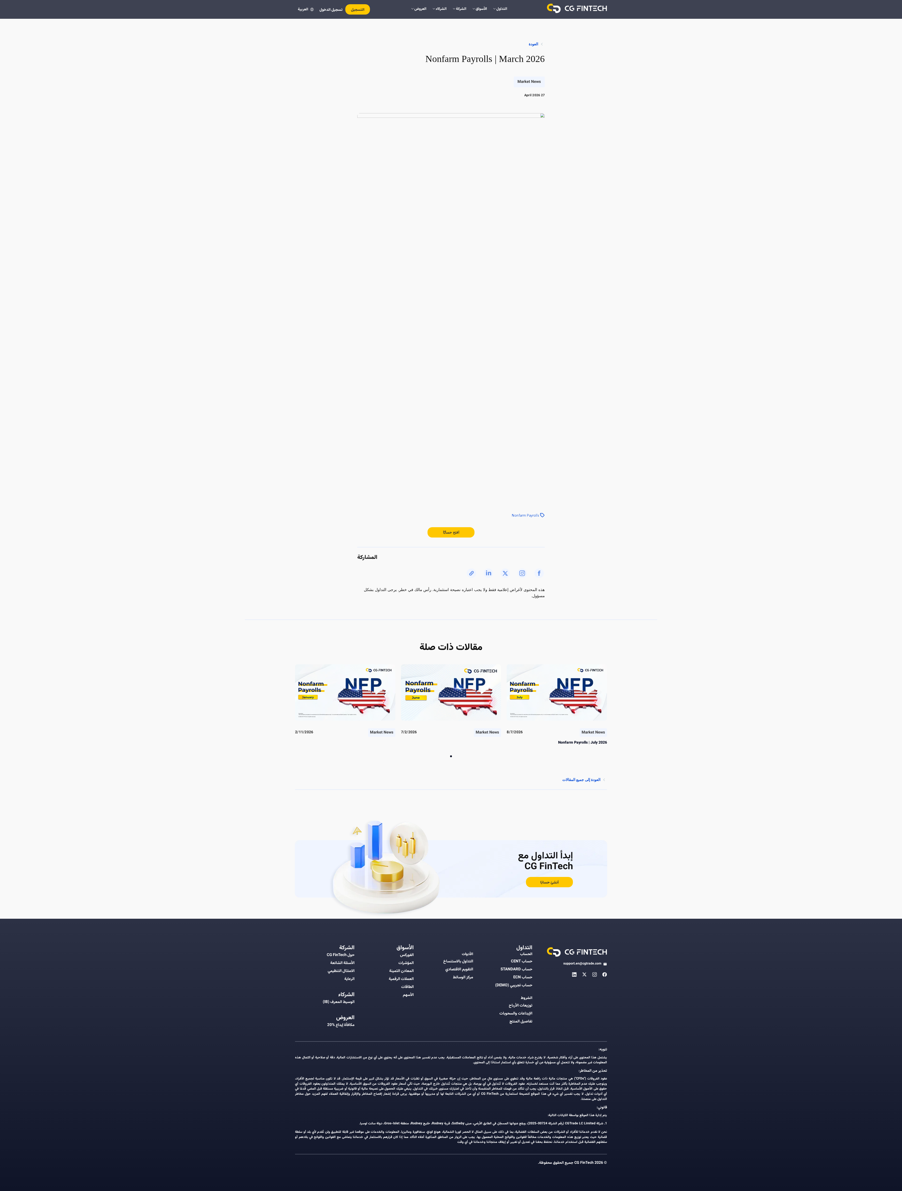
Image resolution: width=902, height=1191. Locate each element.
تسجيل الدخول (330, 10)
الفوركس (407, 955)
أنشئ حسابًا (549, 883)
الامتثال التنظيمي (341, 971)
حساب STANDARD (516, 969)
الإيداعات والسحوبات (515, 1013)
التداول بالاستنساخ (458, 961)
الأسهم (408, 995)
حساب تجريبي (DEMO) (513, 985)
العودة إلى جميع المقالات (581, 780)
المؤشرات (406, 963)
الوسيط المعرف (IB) (338, 1002)
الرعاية (349, 979)
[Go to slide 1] (451, 756)
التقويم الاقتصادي (459, 969)
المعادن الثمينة (401, 971)
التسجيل (357, 10)
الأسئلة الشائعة (342, 963)
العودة (533, 44)
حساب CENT (521, 961)
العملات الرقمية (401, 979)
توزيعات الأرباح (520, 1006)
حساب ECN (522, 977)
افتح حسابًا (451, 532)
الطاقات (407, 987)
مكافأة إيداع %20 (340, 1025)
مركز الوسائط (463, 977)
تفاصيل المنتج (520, 1021)
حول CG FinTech (340, 955)
